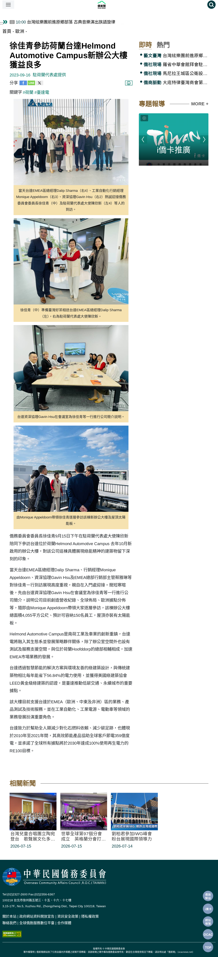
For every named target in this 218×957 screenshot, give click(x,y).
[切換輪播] (144, 118)
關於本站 (9, 916)
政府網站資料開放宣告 (36, 916)
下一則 (204, 139)
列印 (128, 83)
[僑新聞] (111, 4)
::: (1, 23)
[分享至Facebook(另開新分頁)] (23, 84)
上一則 (143, 139)
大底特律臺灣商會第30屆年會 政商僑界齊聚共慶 (176, 82)
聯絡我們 (9, 923)
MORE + (199, 103)
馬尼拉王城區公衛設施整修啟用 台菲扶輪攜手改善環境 (176, 73)
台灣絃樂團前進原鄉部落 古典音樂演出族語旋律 (176, 55)
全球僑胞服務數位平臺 (36, 923)
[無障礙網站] (12, 933)
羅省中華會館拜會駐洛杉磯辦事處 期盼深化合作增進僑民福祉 (176, 64)
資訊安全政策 (67, 916)
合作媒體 (64, 923)
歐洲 (19, 31)
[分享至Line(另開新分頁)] (31, 84)
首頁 (6, 31)
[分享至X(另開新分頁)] (39, 84)
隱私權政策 (90, 916)
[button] (8, 4)
